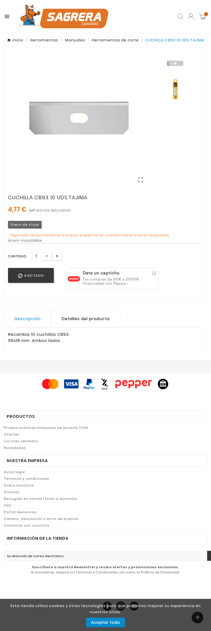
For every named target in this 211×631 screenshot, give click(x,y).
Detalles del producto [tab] (86, 319)
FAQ (7, 505)
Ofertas (11, 434)
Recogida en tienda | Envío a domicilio (40, 498)
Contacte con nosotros (26, 525)
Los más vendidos (21, 441)
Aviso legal (14, 472)
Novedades (15, 447)
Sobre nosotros (19, 485)
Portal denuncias (20, 512)
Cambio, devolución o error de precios (41, 518)
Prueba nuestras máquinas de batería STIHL (46, 427)
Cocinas (12, 492)
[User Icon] (191, 16)
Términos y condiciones (26, 478)
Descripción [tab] (27, 319)
